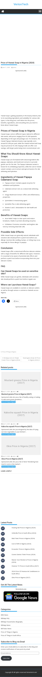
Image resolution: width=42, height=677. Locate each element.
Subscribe (6, 658)
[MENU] (40, 11)
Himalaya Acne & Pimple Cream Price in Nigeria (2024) (11, 359)
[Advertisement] (21, 39)
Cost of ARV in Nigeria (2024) (21, 544)
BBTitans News (6, 629)
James (14, 67)
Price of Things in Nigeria (9, 352)
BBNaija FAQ (5, 618)
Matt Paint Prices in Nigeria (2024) (23, 538)
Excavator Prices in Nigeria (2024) (23, 549)
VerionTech (21, 4)
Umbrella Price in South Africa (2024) (24, 533)
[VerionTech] (2, 11)
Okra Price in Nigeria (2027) (21, 446)
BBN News (4, 615)
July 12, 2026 (6, 391)
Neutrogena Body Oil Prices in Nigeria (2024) (31, 359)
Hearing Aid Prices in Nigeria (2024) (24, 528)
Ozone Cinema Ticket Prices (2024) (23, 554)
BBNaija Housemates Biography (12, 622)
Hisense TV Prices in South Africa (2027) (25, 566)
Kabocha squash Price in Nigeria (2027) (21, 413)
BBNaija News (5, 625)
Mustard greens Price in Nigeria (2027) (21, 381)
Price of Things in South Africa (11, 635)
